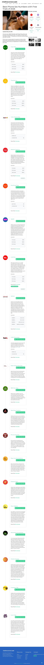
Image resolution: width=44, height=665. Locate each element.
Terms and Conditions (19, 657)
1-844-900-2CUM (21, 617)
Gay (19, 3)
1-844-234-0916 (21, 259)
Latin (13, 3)
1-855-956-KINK (21, 561)
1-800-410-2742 (21, 412)
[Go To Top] (42, 663)
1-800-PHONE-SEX (20, 339)
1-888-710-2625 (31, 31)
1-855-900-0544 (21, 151)
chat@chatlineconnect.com (37, 654)
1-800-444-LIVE (38, 20)
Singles (6, 3)
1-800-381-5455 (21, 436)
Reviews (29, 3)
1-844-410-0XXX (21, 534)
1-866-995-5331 (38, 30)
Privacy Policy (19, 655)
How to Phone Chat (35, 3)
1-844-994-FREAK (21, 589)
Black (17, 3)
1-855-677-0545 (21, 221)
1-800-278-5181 (21, 367)
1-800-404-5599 (21, 82)
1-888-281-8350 (21, 187)
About (18, 654)
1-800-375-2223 (21, 389)
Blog (41, 3)
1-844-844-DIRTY (21, 508)
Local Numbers (24, 3)
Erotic (10, 3)
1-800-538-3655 (21, 298)
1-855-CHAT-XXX (21, 48)
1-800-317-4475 (21, 460)
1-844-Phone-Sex (21, 119)
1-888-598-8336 (21, 483)
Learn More (23, 178)
